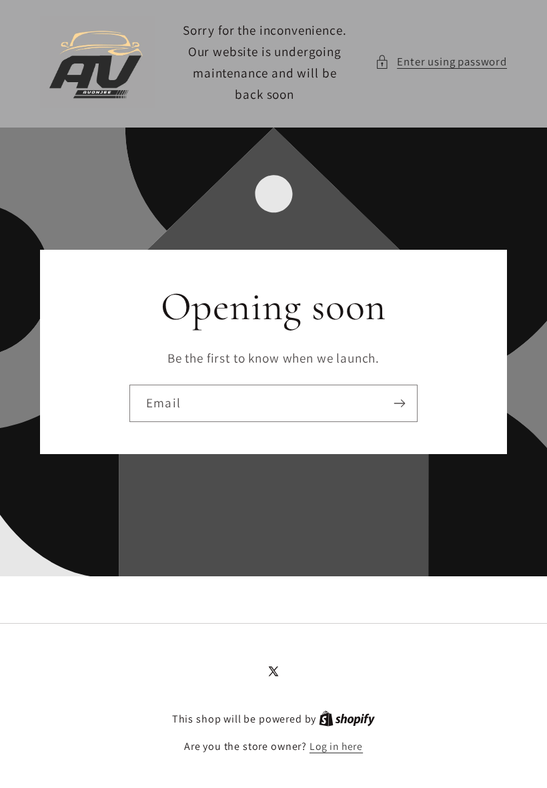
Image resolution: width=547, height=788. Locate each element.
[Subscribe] (399, 403)
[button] (441, 62)
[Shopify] (347, 718)
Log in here (336, 746)
